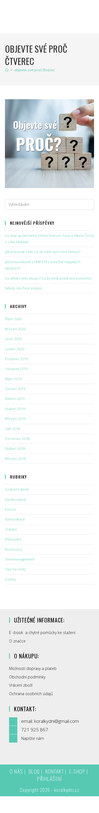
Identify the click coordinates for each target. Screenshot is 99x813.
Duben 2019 (15, 408)
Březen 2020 (15, 328)
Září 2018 (12, 428)
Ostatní (11, 529)
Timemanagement (19, 559)
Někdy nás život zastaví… (24, 288)
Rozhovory (14, 549)
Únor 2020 (13, 338)
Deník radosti (15, 499)
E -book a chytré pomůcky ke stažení (42, 632)
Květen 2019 (14, 398)
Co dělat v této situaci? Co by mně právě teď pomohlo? (48, 278)
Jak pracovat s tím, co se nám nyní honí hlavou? (42, 251)
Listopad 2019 (16, 368)
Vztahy (10, 579)
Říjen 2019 (13, 378)
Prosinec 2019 (16, 358)
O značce (17, 641)
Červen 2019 (15, 388)
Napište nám (32, 738)
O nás (16, 771)
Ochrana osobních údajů (31, 693)
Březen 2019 (15, 418)
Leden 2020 (14, 348)
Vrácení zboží (20, 685)
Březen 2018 (15, 458)
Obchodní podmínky (27, 677)
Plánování (13, 539)
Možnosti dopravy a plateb (33, 668)
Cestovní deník (17, 489)
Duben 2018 (15, 448)
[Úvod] (7, 69)
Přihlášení (49, 778)
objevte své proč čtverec (34, 69)
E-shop (77, 771)
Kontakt (54, 771)
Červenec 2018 (17, 438)
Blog (34, 771)
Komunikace (15, 519)
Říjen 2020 (13, 318)
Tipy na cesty (15, 569)
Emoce (10, 509)
